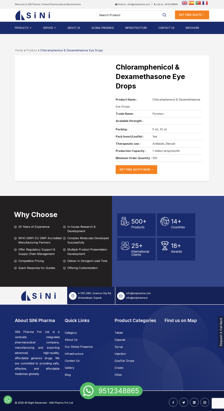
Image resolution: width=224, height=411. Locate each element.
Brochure (192, 27)
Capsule (120, 339)
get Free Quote (191, 14)
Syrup (119, 346)
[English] (185, 2)
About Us (74, 27)
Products (22, 27)
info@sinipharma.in (137, 297)
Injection (120, 353)
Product (31, 50)
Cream (119, 367)
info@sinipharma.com (138, 293)
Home (19, 50)
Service (48, 27)
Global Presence (103, 27)
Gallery (69, 367)
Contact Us (166, 27)
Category (71, 332)
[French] (205, 2)
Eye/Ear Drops (124, 360)
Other (118, 374)
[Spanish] (192, 2)
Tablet (119, 332)
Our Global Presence (79, 346)
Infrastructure (136, 27)
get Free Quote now (135, 169)
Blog (68, 374)
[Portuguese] (198, 2)
